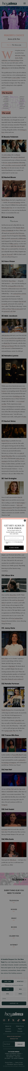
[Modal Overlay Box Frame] (14, 535)
